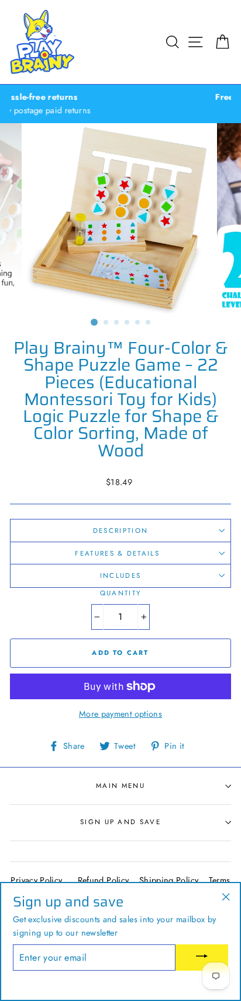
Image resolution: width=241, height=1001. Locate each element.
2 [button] (106, 323)
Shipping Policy (168, 880)
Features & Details (119, 553)
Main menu (120, 785)
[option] (120, 218)
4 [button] (127, 323)
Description (120, 530)
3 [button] (117, 323)
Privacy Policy (36, 880)
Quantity (121, 593)
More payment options (120, 714)
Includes (121, 575)
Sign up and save (120, 821)
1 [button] (94, 322)
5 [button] (138, 323)
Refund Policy (103, 880)
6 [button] (149, 323)
